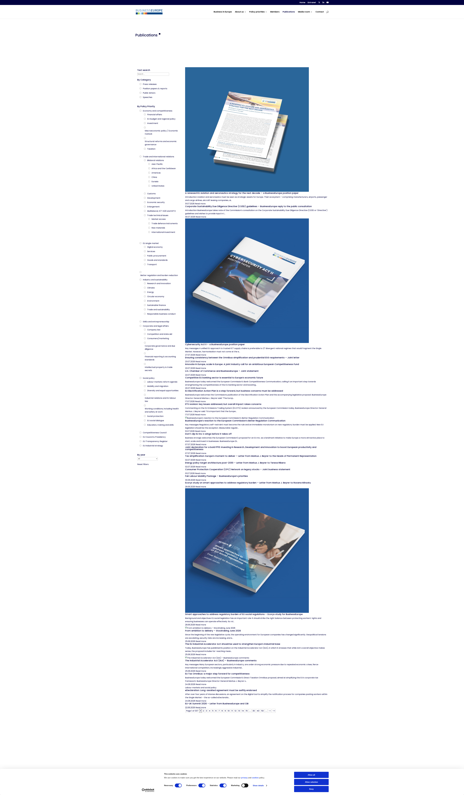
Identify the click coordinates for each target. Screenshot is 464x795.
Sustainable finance (156, 305)
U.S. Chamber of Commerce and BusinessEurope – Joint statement (222, 370)
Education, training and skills (160, 424)
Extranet (312, 3)
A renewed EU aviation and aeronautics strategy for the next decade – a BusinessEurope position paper (242, 193)
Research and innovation (159, 283)
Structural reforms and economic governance (161, 143)
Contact (319, 12)
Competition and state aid (159, 334)
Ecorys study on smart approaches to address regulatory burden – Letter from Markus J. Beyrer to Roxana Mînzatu (248, 482)
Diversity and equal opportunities (162, 390)
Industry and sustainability (155, 279)
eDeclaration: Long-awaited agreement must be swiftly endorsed (221, 690)
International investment (163, 232)
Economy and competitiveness (157, 110)
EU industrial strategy (153, 445)
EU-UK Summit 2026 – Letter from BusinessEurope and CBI (216, 703)
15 (247, 710)
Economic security (156, 202)
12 (235, 710)
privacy (244, 778)
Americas (156, 172)
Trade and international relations (158, 156)
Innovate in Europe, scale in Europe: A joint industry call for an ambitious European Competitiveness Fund (242, 364)
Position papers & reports (155, 88)
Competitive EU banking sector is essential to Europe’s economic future (224, 377)
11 (232, 710)
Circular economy (155, 296)
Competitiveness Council (155, 432)
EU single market (151, 243)
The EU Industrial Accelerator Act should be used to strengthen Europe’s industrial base (232, 643)
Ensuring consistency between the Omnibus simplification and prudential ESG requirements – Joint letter (242, 357)
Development (153, 198)
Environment (153, 300)
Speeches (147, 97)
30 (254, 710)
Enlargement (153, 206)
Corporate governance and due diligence (160, 347)
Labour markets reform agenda (162, 381)
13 (239, 710)
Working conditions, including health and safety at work (162, 410)
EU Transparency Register (155, 441)
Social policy (149, 378)
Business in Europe (223, 12)
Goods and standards (157, 260)
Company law (153, 329)
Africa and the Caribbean (164, 168)
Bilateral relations (155, 160)
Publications (289, 12)
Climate (151, 287)
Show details (258, 785)
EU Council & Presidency (154, 437)
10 (229, 710)
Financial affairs (154, 114)
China (154, 177)
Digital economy (155, 247)
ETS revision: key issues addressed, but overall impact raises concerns (223, 404)
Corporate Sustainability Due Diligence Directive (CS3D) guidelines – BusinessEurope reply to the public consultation (248, 206)
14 (243, 710)
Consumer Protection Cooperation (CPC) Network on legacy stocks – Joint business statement (237, 469)
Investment (152, 123)
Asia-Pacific (157, 164)
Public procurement (156, 255)
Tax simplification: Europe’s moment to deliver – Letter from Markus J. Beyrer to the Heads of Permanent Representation (250, 455)
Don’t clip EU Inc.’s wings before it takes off (208, 433)
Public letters (149, 93)
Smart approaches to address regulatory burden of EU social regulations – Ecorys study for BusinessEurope (244, 614)
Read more (200, 203)
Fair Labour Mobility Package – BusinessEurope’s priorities (216, 476)
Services (151, 251)
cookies (255, 778)
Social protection (155, 416)
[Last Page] (274, 711)
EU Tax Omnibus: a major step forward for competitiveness (217, 673)
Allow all (311, 775)
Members (274, 12)
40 (258, 710)
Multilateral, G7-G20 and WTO (161, 211)
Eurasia (155, 181)
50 (262, 710)
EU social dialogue (155, 420)
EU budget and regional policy (161, 119)
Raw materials (158, 227)
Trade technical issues (157, 215)
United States (158, 185)
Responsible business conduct (161, 314)
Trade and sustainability (158, 309)
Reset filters (143, 464)
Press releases (150, 84)
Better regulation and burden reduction (159, 275)
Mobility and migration (157, 386)
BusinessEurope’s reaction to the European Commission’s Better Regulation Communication (235, 420)
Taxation (151, 148)
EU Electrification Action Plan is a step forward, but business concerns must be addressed (234, 390)
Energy (150, 292)
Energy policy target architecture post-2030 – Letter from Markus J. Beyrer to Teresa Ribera (235, 462)
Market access (159, 219)
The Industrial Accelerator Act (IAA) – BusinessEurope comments (221, 660)
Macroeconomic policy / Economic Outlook (161, 132)
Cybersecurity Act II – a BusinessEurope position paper (215, 344)
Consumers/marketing (158, 338)
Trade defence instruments (165, 223)
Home (302, 3)
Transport (152, 264)
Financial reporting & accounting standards (160, 358)
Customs (151, 193)
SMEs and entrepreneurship (156, 321)
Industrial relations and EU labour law (160, 400)
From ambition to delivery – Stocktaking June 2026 (213, 630)
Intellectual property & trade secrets (158, 369)
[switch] (201, 785)
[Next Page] (269, 711)
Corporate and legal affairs (156, 326)
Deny (311, 789)
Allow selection (311, 782)
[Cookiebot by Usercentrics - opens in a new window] (148, 790)
